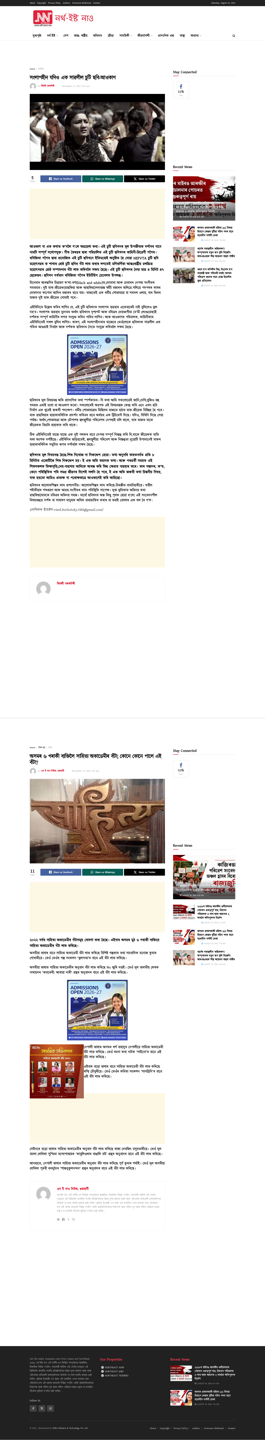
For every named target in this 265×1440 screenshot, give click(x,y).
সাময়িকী (124, 36)
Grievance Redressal (81, 3)
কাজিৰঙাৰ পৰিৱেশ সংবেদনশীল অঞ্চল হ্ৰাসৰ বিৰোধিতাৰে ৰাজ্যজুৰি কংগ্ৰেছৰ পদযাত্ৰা (200, 888)
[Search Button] (234, 35)
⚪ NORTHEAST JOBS (112, 1371)
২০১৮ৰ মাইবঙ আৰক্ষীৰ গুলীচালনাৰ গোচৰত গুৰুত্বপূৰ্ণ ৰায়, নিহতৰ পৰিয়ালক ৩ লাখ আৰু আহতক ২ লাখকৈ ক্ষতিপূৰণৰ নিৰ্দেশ (200, 207)
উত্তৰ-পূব (41, 747)
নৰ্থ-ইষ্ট (51, 36)
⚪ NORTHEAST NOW (112, 1367)
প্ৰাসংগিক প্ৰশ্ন (166, 36)
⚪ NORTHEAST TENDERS (115, 1375)
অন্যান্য (195, 36)
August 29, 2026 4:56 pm (214, 285)
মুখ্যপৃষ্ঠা (37, 36)
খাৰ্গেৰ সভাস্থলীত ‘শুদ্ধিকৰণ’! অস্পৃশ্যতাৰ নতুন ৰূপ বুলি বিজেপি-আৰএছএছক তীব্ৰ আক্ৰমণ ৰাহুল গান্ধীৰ (216, 252)
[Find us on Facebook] (33, 1408)
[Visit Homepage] (63, 18)
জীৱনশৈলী (144, 36)
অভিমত (97, 36)
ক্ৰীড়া (111, 36)
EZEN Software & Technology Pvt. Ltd (70, 1428)
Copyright (41, 3)
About (32, 3)
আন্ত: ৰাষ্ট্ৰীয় (80, 36)
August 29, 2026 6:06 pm (214, 261)
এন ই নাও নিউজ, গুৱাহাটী (52, 771)
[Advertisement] (169, 18)
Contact (96, 3)
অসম (50, 747)
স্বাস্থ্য (182, 36)
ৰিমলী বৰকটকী (47, 86)
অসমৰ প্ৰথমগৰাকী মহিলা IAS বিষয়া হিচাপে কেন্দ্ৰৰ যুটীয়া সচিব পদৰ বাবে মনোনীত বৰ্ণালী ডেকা (215, 231)
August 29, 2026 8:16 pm (192, 216)
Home (32, 68)
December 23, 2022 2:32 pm (75, 86)
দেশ (65, 36)
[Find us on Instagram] (50, 1408)
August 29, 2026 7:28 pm (214, 240)
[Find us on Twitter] (41, 1408)
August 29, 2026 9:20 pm (192, 895)
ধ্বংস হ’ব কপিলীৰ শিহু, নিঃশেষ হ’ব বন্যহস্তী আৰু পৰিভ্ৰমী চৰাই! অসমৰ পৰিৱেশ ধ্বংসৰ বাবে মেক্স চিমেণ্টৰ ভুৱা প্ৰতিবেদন (214, 275)
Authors (66, 3)
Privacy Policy (54, 3)
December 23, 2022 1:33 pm (85, 771)
